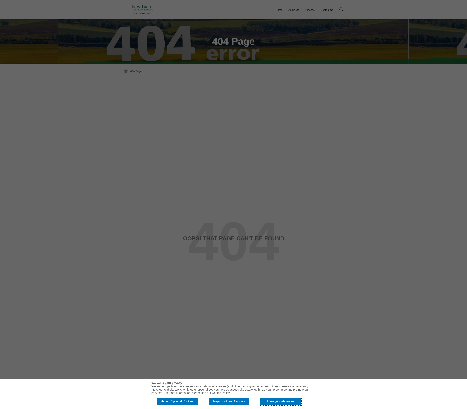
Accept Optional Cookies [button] (177, 401)
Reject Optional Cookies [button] (229, 401)
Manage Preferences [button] (280, 401)
